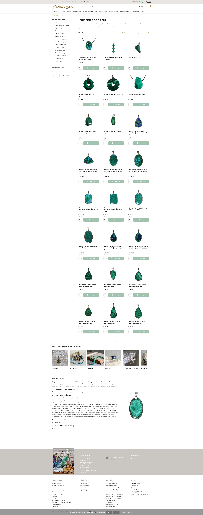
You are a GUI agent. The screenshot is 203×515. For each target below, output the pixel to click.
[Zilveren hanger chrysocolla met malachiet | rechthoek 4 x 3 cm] (113, 197)
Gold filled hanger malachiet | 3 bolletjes (113, 58)
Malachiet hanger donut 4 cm (113, 94)
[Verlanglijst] (146, 7)
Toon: (125, 33)
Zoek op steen (103, 11)
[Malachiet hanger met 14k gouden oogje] (89, 120)
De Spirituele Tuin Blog (111, 490)
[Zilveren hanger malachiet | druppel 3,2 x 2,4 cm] (89, 274)
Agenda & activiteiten (58, 485)
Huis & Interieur (76, 11)
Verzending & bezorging (58, 490)
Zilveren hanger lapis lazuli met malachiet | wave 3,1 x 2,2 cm (138, 247)
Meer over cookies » (126, 512)
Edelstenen (55, 11)
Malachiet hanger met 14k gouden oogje (87, 132)
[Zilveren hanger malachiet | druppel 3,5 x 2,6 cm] (89, 311)
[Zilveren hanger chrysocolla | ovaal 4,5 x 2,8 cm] (138, 197)
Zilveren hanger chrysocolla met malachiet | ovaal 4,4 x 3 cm (137, 171)
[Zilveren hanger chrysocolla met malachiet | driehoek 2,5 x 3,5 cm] (89, 159)
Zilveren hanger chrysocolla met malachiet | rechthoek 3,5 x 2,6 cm (88, 209)
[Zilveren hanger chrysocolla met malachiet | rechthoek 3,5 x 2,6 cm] (89, 197)
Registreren (83, 483)
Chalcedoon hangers (61, 53)
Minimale (56, 75)
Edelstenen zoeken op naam (113, 492)
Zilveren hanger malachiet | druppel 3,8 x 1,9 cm (112, 322)
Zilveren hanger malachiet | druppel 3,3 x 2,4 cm (137, 285)
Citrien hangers (59, 58)
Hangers (74, 15)
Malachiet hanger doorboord (137, 94)
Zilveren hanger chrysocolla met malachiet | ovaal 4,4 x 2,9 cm (113, 171)
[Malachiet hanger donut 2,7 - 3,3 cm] (89, 84)
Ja (109, 512)
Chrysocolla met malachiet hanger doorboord (87, 58)
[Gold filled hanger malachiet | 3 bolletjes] (113, 47)
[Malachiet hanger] (138, 47)
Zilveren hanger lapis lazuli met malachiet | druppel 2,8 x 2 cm (113, 248)
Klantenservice (136, 1)
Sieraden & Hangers (65, 11)
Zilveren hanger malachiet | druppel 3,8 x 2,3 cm (137, 322)
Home (58, 15)
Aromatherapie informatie (112, 487)
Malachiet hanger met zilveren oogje (113, 132)
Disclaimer (55, 506)
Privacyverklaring (56, 504)
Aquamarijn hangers (60, 36)
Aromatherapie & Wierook (90, 11)
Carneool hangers (60, 50)
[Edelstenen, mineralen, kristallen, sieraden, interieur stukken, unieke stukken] (63, 7)
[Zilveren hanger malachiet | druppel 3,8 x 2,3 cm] (138, 311)
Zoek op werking (113, 11)
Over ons (54, 498)
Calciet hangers (59, 47)
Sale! (147, 11)
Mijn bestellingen (85, 485)
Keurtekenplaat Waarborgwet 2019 (61, 502)
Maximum (70, 75)
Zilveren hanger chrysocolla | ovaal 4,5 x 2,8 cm (137, 208)
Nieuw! (142, 11)
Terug (55, 15)
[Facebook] (131, 459)
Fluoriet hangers (59, 61)
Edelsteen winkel (56, 483)
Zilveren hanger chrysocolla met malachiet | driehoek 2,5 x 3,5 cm (88, 171)
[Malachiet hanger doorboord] (138, 84)
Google (149, 1)
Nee (116, 512)
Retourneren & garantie (58, 492)
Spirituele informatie (111, 483)
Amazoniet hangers (60, 30)
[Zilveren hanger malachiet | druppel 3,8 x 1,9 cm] (113, 311)
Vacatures (54, 496)
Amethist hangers (60, 33)
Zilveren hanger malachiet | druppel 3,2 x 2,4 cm (87, 285)
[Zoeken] (119, 7)
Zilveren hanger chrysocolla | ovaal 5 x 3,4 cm (88, 247)
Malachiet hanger (134, 58)
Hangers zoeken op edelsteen (84, 15)
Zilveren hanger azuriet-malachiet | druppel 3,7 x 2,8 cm (137, 132)
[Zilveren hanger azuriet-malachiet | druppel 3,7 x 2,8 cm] (138, 120)
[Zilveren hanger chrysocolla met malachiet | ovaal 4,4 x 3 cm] (138, 159)
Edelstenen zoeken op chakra (113, 498)
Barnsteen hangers (60, 42)
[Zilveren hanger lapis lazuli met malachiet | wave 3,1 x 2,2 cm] (138, 235)
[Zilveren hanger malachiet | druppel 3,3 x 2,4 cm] (138, 274)
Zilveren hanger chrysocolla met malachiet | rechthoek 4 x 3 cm (113, 209)
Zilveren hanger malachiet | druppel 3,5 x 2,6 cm (87, 322)
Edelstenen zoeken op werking (114, 494)
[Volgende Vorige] (116, 339)
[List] (122, 33)
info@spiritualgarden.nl (141, 494)
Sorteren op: (136, 33)
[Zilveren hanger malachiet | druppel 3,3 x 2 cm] (113, 274)
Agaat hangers (59, 28)
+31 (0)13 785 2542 (138, 492)
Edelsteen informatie (111, 485)
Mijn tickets (83, 487)
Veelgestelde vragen (57, 494)
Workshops (136, 11)
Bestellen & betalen (57, 487)
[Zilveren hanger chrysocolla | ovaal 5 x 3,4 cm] (89, 235)
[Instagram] (134, 459)
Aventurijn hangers (60, 39)
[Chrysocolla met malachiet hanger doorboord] (89, 47)
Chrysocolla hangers (60, 55)
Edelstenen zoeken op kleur (113, 496)
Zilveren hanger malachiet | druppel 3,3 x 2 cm (112, 285)
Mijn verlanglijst (84, 490)
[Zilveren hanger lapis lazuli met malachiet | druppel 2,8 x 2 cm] (113, 235)
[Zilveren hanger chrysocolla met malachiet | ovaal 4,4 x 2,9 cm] (113, 159)
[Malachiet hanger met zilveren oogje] (113, 120)
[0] (149, 7)
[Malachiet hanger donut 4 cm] (113, 84)
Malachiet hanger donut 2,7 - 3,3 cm (88, 95)
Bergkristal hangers (60, 44)
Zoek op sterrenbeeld (125, 11)
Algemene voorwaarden (58, 500)
